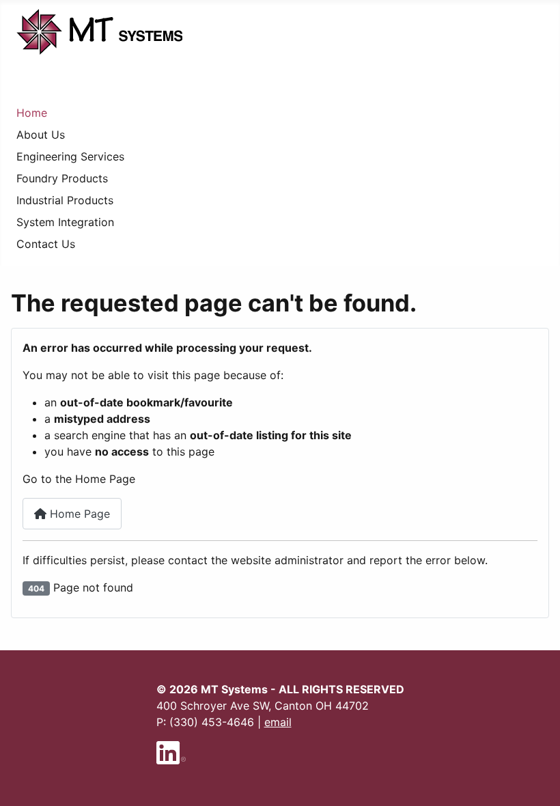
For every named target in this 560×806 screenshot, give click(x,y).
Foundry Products (62, 178)
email (278, 722)
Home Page (78, 513)
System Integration (65, 222)
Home (31, 113)
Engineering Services (70, 156)
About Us (40, 134)
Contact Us (45, 244)
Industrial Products (64, 200)
